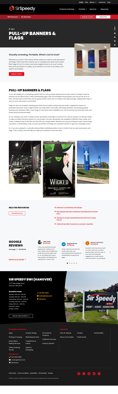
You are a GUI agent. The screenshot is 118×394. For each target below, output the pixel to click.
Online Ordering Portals (14, 348)
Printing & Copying (15, 337)
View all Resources (17, 213)
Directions (42, 299)
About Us (93, 9)
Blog (86, 2)
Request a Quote (87, 17)
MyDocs (92, 2)
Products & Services (67, 9)
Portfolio (82, 9)
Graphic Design (31, 333)
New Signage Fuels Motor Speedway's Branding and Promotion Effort (77, 213)
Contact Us (102, 2)
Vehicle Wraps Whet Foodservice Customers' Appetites (75, 224)
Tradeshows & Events (31, 342)
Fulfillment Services (49, 339)
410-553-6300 (26, 17)
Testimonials (81, 337)
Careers (80, 333)
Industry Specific (48, 343)
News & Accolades (67, 337)
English (81, 2)
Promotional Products (46, 334)
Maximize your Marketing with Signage (69, 207)
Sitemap (50, 373)
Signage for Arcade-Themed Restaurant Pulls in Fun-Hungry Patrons (76, 219)
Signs (12, 29)
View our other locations (20, 316)
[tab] (67, 263)
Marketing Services (32, 337)
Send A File (103, 17)
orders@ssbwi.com (45, 296)
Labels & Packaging (29, 348)
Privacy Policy (12, 373)
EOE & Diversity (43, 373)
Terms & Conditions (23, 373)
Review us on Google (16, 259)
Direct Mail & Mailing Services (14, 342)
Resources (104, 9)
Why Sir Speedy (65, 333)
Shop (108, 2)
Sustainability (98, 333)
